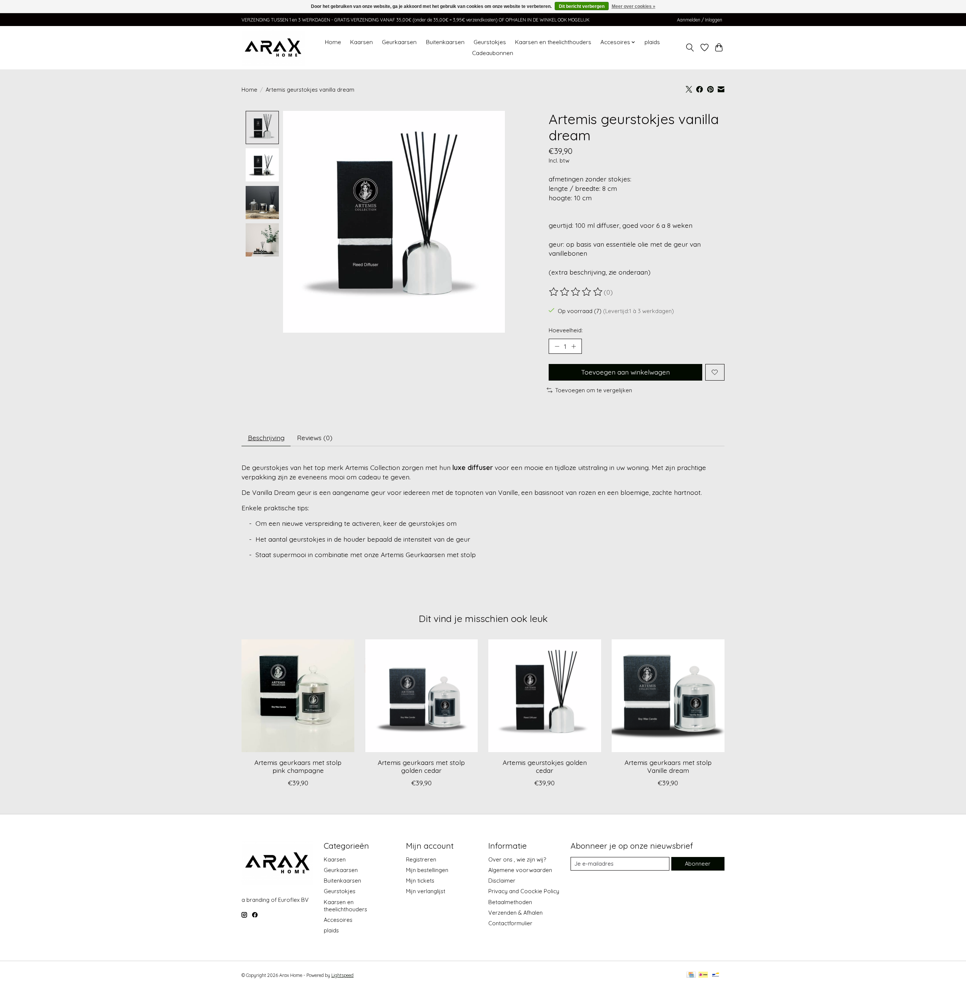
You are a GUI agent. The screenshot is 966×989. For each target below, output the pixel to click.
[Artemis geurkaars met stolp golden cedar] (421, 695)
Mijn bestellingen (427, 870)
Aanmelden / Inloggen (699, 20)
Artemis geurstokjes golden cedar (545, 766)
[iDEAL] (703, 975)
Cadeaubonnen (492, 53)
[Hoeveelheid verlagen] (557, 346)
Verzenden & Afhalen (515, 912)
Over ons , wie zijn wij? (517, 859)
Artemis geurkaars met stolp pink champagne (297, 766)
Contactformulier (510, 923)
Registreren (421, 859)
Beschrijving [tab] (266, 437)
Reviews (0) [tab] (314, 437)
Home (333, 42)
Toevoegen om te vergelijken (593, 390)
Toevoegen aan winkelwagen (625, 372)
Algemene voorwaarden (520, 870)
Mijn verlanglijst (425, 891)
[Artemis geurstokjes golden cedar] (544, 695)
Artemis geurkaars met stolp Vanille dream (668, 766)
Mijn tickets (420, 880)
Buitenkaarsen (445, 42)
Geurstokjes (490, 42)
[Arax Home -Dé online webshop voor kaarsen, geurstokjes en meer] (273, 47)
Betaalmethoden (510, 902)
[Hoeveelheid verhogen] (573, 346)
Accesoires (338, 919)
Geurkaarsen (399, 42)
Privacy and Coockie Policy (523, 891)
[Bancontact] (715, 975)
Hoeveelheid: (566, 330)
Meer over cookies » (633, 6)
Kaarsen (361, 42)
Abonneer (698, 863)
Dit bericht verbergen (582, 6)
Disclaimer (501, 880)
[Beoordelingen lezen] (576, 292)
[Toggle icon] (690, 47)
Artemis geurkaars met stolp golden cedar (421, 766)
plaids (652, 42)
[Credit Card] (691, 975)
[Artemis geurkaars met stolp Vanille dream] (668, 695)
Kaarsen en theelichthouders (553, 42)
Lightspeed (342, 975)
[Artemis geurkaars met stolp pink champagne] (298, 695)
